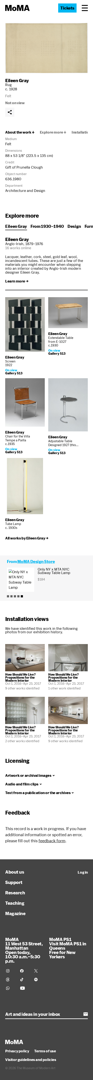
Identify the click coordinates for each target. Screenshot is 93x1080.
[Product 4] (18, 596)
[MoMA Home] (17, 8)
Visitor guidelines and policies (30, 1059)
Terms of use (45, 1051)
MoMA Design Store (36, 561)
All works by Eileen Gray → (26, 538)
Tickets (67, 8)
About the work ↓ (20, 132)
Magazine (15, 913)
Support (13, 882)
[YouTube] (24, 988)
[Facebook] (24, 970)
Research (15, 892)
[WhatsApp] (10, 988)
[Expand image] (46, 48)
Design (74, 226)
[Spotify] (38, 979)
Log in (83, 872)
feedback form (51, 840)
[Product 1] (8, 596)
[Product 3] (15, 596)
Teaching (14, 903)
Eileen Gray (17, 80)
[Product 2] (11, 596)
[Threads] (10, 979)
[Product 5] (22, 596)
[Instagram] (10, 970)
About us (14, 871)
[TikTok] (24, 979)
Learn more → (16, 281)
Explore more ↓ (53, 132)
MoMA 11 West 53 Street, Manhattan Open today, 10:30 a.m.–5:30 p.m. (24, 950)
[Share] (9, 112)
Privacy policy (17, 1051)
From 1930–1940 (47, 226)
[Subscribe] (85, 1014)
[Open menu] (85, 8)
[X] (38, 970)
